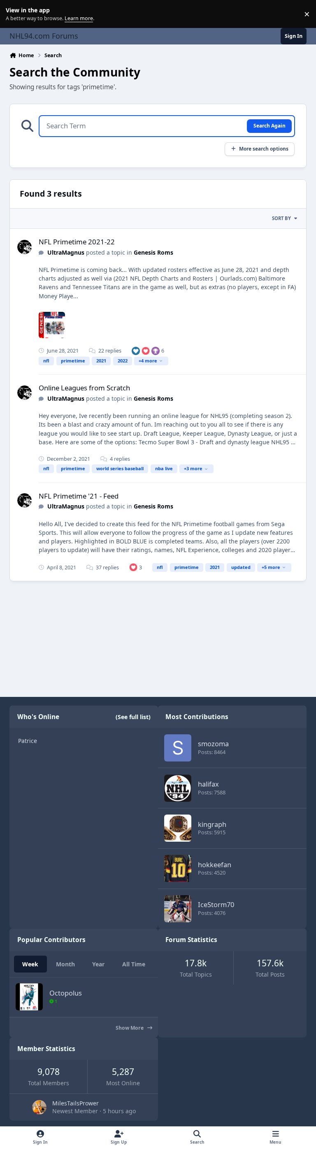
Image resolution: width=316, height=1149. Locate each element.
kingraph (212, 824)
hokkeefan (214, 864)
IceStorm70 (216, 904)
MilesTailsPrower (75, 1103)
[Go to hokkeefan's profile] (177, 868)
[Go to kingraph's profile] (177, 828)
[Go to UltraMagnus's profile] (24, 247)
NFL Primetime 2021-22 (77, 241)
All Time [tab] (133, 964)
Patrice (27, 741)
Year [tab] (98, 964)
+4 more (148, 360)
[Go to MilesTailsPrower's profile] (39, 1107)
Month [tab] (65, 964)
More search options (263, 148)
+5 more (271, 567)
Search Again (269, 125)
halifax (208, 784)
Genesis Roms (153, 252)
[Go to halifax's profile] (177, 788)
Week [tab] (30, 964)
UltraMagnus (65, 252)
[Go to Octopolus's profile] (29, 996)
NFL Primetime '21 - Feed (78, 496)
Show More (130, 1027)
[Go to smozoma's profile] (177, 747)
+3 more (193, 468)
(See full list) (133, 717)
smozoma (213, 743)
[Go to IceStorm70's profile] (177, 908)
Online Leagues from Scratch (84, 387)
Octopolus (65, 993)
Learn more (16, 14)
